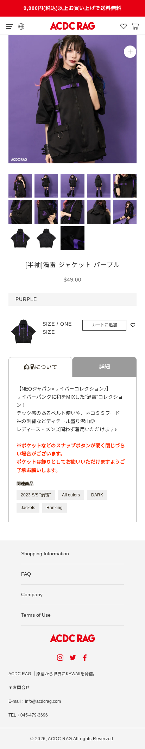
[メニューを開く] (9, 26)
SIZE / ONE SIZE (57, 328)
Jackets (28, 507)
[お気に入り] (123, 26)
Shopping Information (45, 553)
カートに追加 (104, 324)
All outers (71, 495)
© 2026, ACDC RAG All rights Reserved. (72, 738)
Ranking (54, 507)
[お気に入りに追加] (133, 325)
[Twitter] (73, 657)
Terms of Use (36, 615)
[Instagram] (60, 657)
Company (32, 594)
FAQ (26, 574)
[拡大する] (130, 52)
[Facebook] (86, 657)
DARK (97, 495)
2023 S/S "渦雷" (36, 495)
